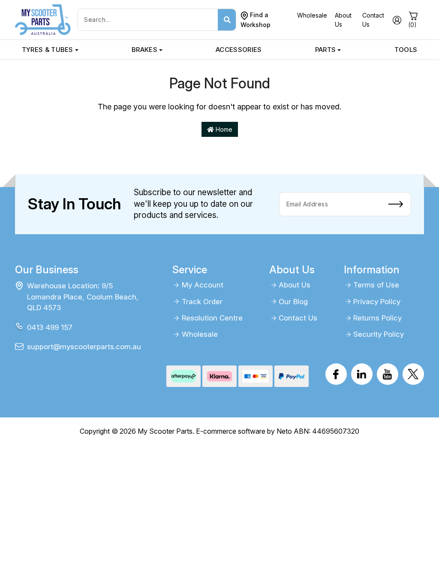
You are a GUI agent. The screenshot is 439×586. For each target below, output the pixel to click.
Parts (325, 49)
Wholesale (312, 15)
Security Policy (378, 334)
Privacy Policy (376, 301)
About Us (294, 285)
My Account (202, 285)
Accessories (239, 49)
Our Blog (293, 301)
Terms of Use (376, 285)
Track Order (202, 301)
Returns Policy (377, 318)
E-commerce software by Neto (244, 431)
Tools (406, 49)
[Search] (227, 19)
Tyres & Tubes (47, 49)
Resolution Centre (212, 318)
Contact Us (298, 318)
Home (223, 129)
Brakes (144, 49)
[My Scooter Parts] (43, 19)
